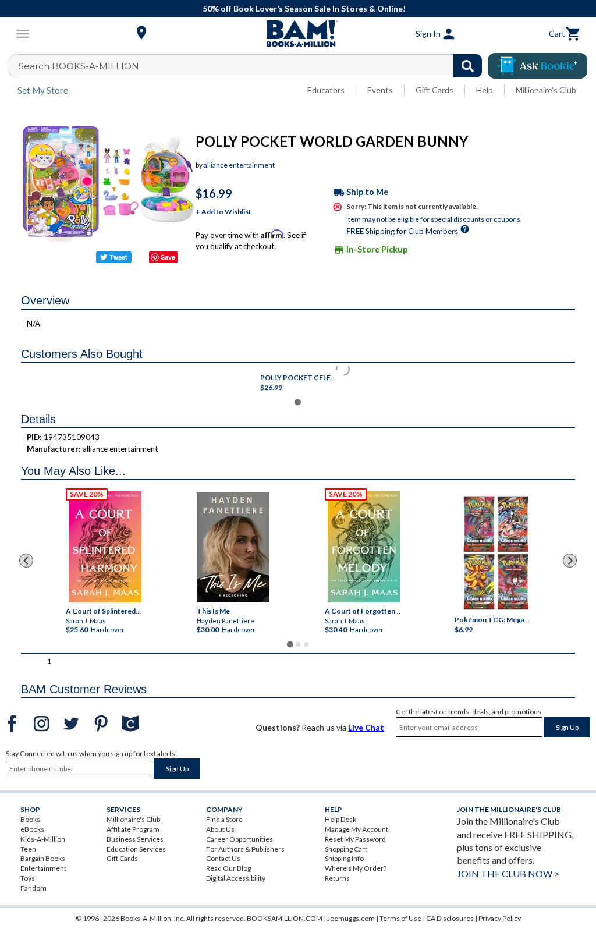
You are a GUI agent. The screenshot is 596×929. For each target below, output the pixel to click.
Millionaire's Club (546, 90)
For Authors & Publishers (245, 849)
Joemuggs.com (351, 918)
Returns (337, 878)
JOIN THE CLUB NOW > (508, 873)
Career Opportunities (239, 839)
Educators (326, 90)
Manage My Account (356, 829)
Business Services (135, 839)
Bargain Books (42, 858)
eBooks (32, 829)
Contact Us (223, 858)
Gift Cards (434, 90)
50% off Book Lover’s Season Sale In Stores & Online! (304, 8)
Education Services (136, 849)
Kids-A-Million (42, 839)
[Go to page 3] (306, 644)
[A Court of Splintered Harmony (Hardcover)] (105, 546)
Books (30, 819)
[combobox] (252, 66)
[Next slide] (570, 561)
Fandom (33, 888)
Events (380, 90)
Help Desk (340, 819)
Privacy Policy (499, 918)
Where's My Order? (355, 868)
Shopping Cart (346, 849)
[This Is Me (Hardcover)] (233, 547)
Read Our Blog (228, 868)
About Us (220, 829)
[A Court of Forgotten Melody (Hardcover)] (364, 546)
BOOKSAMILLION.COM (284, 918)
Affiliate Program (133, 829)
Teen (28, 849)
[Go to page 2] (298, 644)
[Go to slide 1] (298, 402)
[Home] (298, 33)
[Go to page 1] (289, 644)
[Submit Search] (467, 65)
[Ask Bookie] (537, 66)
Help (484, 90)
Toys (27, 878)
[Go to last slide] (26, 561)
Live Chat (366, 727)
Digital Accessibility (235, 878)
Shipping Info (344, 858)
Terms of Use (400, 918)
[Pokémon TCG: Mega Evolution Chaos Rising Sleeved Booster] (496, 553)
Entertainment (43, 868)
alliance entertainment (239, 165)
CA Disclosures (450, 918)
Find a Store (224, 819)
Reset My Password (355, 839)
